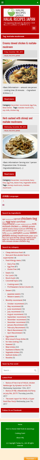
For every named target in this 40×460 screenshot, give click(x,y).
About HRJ (20, 437)
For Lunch (10, 275)
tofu (4, 233)
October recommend (15, 304)
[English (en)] (4, 205)
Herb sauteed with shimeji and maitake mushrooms (17, 120)
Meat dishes (7, 108)
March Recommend (15, 330)
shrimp (29, 228)
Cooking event (13, 284)
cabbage (22, 238)
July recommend (14, 312)
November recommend (20, 180)
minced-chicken (10, 226)
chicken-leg (14, 110)
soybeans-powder (11, 231)
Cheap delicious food (14, 252)
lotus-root (5, 238)
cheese (28, 238)
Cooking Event (20, 433)
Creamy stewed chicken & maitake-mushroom (20, 45)
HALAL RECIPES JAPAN (19, 19)
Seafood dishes (12, 355)
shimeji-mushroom (14, 185)
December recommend (20, 105)
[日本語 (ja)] (4, 201)
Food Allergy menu (13, 260)
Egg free (33, 105)
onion (25, 226)
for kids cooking (12, 342)
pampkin (17, 233)
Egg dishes (10, 336)
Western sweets (13, 297)
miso (20, 226)
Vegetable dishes (29, 183)
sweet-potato (31, 231)
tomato (33, 238)
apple (4, 239)
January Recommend (15, 325)
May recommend (14, 306)
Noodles (9, 358)
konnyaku (17, 224)
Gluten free (18, 183)
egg (8, 221)
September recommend (16, 317)
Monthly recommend (14, 300)
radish (4, 229)
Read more (9, 99)
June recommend (14, 309)
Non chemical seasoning (14, 239)
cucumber (26, 233)
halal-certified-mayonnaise (14, 222)
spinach (20, 231)
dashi (3, 222)
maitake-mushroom (25, 108)
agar (3, 219)
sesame (10, 229)
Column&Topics (12, 281)
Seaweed (9, 344)
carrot (17, 219)
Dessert (9, 290)
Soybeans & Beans (13, 350)
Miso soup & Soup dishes (16, 339)
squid (25, 231)
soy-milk (6, 110)
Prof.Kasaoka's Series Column (19, 287)
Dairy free (11, 264)
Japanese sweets (13, 294)
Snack (8, 273)
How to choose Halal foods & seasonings (20, 429)
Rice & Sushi (10, 278)
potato (32, 226)
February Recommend (16, 328)
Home (20, 424)
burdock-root (9, 219)
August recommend (15, 314)
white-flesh (10, 233)
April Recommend (14, 333)
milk (34, 224)
